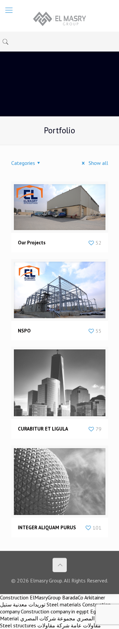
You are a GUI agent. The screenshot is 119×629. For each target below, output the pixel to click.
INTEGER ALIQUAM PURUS (47, 527)
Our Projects (32, 242)
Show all (97, 163)
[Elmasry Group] (59, 18)
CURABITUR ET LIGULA (43, 429)
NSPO (24, 330)
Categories (23, 163)
